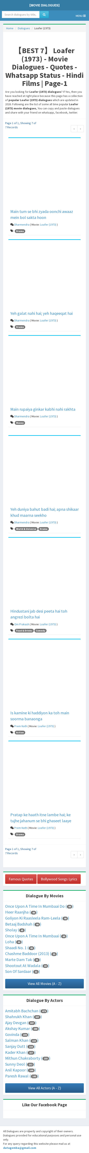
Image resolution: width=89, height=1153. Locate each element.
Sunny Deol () (20, 1064)
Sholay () (15, 929)
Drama (20, 231)
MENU (79, 16)
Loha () (14, 941)
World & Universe (26, 528)
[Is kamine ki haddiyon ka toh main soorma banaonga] (44, 675)
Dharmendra (21, 224)
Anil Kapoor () (20, 1069)
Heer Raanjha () (21, 912)
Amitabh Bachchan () (26, 1010)
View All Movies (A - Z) (44, 983)
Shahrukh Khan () (23, 1016)
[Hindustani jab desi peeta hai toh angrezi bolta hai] (44, 573)
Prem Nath (20, 726)
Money (20, 422)
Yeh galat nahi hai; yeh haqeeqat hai (41, 313)
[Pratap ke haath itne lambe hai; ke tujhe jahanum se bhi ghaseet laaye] (44, 777)
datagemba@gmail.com (19, 1148)
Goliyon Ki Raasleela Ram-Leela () (37, 918)
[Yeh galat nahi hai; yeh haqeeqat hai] (44, 276)
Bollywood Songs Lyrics (59, 879)
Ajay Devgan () (20, 1022)
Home (9, 28)
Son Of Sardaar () (22, 971)
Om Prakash (21, 624)
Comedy (40, 630)
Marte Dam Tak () (23, 959)
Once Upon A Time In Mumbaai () (36, 935)
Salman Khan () (21, 1040)
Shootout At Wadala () (27, 965)
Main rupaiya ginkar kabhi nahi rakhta (42, 409)
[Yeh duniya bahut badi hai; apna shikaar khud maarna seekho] (44, 472)
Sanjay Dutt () (20, 1046)
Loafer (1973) (48, 224)
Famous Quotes (21, 879)
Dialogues (24, 28)
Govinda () (17, 1034)
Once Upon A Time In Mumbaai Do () (39, 906)
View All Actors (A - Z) (44, 1088)
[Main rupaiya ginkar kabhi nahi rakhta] (44, 372)
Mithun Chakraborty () (27, 1058)
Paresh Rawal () (22, 1075)
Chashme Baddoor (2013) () (31, 953)
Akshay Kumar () (22, 1028)
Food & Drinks (24, 630)
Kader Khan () (20, 1052)
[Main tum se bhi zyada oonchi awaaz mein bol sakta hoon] (44, 174)
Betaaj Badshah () (23, 924)
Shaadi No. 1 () (20, 947)
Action (20, 732)
